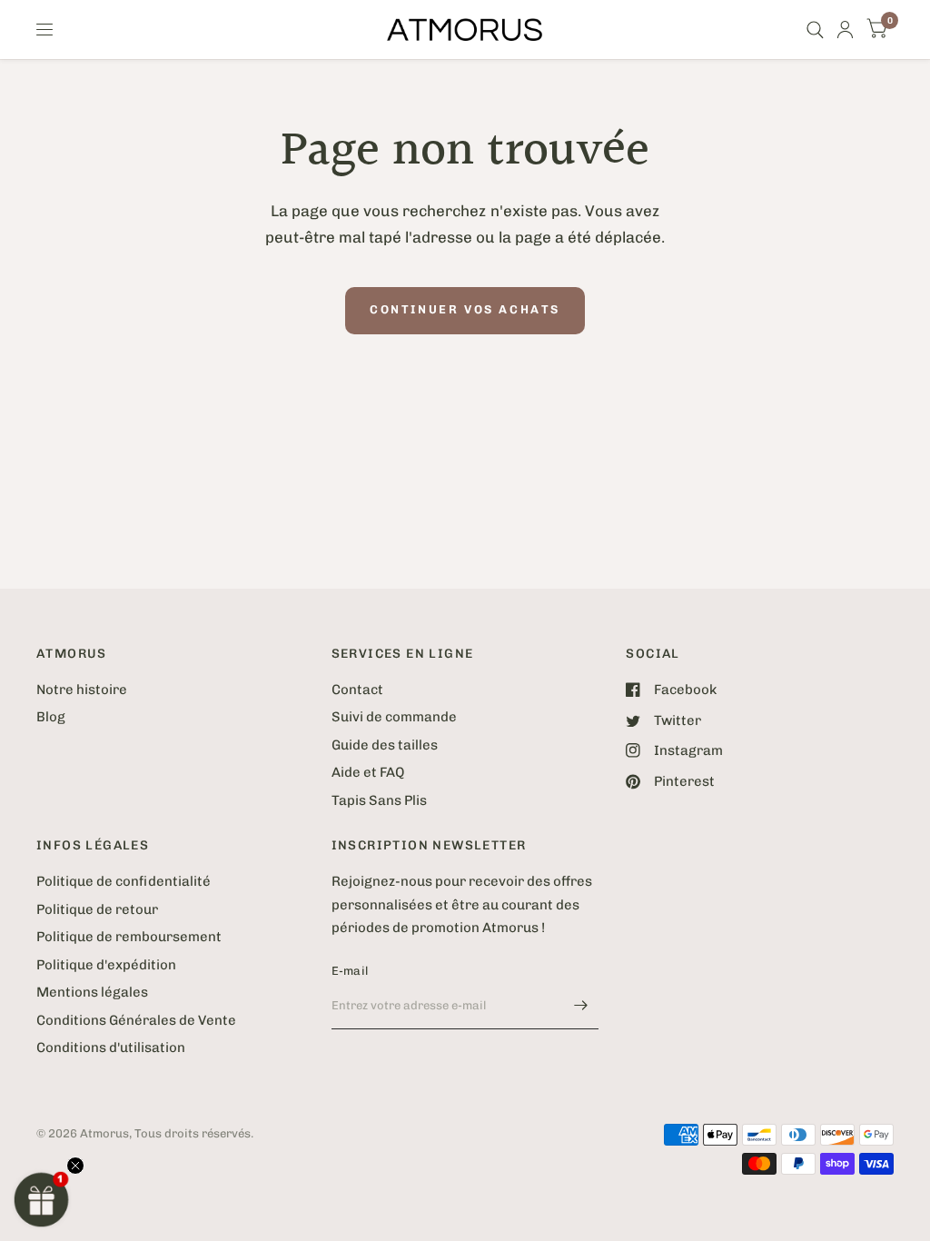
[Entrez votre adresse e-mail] (580, 1005)
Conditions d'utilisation (110, 1047)
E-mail (350, 971)
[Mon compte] (845, 29)
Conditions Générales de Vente (136, 1020)
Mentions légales (92, 992)
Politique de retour (97, 909)
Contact (357, 689)
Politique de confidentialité (123, 881)
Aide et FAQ (367, 772)
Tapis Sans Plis (379, 800)
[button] (42, 1199)
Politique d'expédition (106, 965)
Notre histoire (81, 689)
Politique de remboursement (129, 936)
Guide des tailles (384, 745)
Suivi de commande (394, 717)
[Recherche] (815, 29)
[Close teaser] (75, 1166)
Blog (50, 717)
